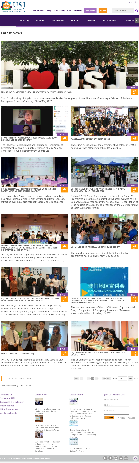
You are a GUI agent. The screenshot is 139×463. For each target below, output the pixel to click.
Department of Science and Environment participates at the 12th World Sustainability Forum (47, 427)
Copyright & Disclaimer (12, 401)
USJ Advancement (9, 409)
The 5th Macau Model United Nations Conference (80, 450)
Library (48, 10)
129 (92, 378)
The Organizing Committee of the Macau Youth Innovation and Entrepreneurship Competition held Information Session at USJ (29, 247)
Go (130, 378)
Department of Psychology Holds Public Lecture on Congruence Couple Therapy (29, 138)
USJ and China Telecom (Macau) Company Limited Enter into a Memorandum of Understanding (30, 299)
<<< (77, 378)
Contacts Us (6, 394)
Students (75, 20)
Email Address (111, 399)
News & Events (38, 10)
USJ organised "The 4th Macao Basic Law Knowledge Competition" (99, 353)
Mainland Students (74, 10)
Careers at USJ (7, 398)
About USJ (24, 20)
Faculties (40, 20)
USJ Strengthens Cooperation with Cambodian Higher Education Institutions (48, 411)
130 (96, 378)
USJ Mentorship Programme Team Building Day (96, 247)
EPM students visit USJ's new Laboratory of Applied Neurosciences (36, 92)
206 (103, 378)
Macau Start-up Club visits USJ (17, 353)
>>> (108, 378)
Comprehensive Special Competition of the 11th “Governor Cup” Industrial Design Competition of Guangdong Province (97, 300)
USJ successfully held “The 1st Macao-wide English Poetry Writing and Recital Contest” (28, 190)
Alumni (103, 10)
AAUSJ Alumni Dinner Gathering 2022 (90, 139)
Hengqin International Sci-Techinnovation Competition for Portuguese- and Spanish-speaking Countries (83, 433)
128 (88, 378)
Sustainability (59, 10)
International (109, 20)
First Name (109, 405)
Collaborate (130, 20)
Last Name (109, 410)
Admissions (90, 10)
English (130, 2)
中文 (136, 2)
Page (115, 378)
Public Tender (7, 405)
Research (91, 20)
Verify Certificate (8, 412)
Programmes (58, 20)
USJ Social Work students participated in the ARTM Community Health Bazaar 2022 (98, 190)
